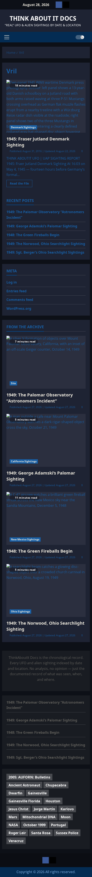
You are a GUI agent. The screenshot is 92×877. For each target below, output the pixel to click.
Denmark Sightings (23, 127)
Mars (13, 817)
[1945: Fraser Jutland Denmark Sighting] (46, 106)
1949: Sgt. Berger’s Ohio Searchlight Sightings (45, 252)
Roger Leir (17, 833)
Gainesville (37, 793)
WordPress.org (18, 308)
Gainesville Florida (24, 801)
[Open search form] (88, 37)
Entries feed (16, 291)
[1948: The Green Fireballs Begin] (46, 518)
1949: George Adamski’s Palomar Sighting (41, 226)
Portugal (58, 825)
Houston (53, 801)
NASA (13, 825)
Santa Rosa (40, 833)
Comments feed (19, 299)
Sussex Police (67, 833)
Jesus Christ (18, 809)
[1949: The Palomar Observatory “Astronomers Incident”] (46, 362)
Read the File (21, 184)
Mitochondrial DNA (38, 817)
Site (13, 383)
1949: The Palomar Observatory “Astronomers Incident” (39, 398)
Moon (66, 817)
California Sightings (24, 461)
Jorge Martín (44, 809)
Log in (11, 282)
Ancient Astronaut (24, 785)
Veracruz (16, 840)
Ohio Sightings (20, 611)
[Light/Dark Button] (80, 37)
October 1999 (34, 825)
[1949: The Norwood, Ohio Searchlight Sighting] (46, 590)
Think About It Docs (43, 18)
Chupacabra (56, 785)
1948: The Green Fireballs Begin (32, 235)
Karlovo (67, 809)
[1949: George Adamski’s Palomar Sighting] (46, 440)
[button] (6, 37)
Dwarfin (15, 793)
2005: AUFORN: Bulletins (29, 777)
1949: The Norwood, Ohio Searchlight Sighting (45, 243)
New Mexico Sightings (25, 539)
